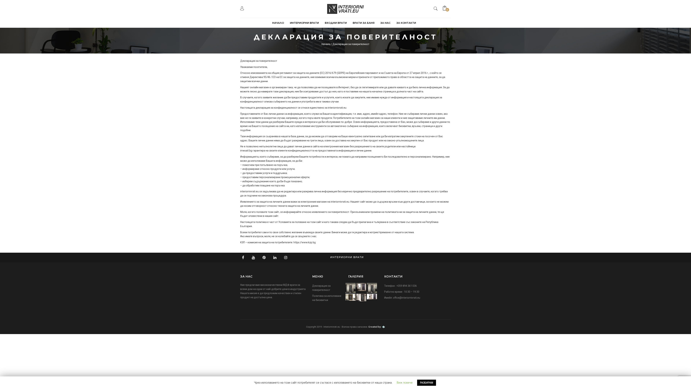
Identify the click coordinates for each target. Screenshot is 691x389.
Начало (278, 22)
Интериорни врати (304, 22)
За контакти (406, 22)
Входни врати (336, 22)
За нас (385, 22)
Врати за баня (363, 22)
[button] (447, 7)
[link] (242, 9)
